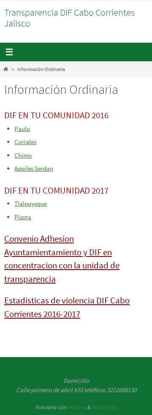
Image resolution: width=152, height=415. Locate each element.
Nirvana (77, 407)
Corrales (25, 142)
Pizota (22, 217)
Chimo (23, 155)
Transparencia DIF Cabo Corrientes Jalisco (69, 17)
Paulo (22, 129)
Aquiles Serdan (33, 168)
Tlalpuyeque (30, 203)
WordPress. (104, 407)
